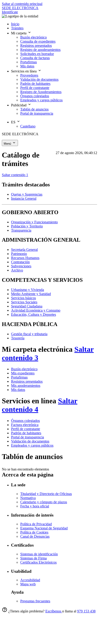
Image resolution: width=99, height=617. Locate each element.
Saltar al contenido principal (22, 4)
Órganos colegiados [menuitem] (34, 96)
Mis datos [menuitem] (27, 66)
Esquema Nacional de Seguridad (44, 528)
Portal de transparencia (27, 437)
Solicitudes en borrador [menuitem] (37, 54)
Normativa (28, 498)
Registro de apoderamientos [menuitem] (40, 50)
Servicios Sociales (24, 302)
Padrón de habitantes (26, 433)
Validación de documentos (30, 441)
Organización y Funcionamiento (34, 222)
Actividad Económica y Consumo (35, 310)
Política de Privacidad (36, 524)
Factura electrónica (24, 425)
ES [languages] (13, 122)
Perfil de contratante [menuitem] (34, 88)
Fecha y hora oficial (34, 506)
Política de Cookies (34, 532)
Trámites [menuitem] (17, 28)
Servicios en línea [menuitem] (24, 71)
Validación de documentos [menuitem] (39, 79)
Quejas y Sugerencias (26, 194)
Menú (8, 143)
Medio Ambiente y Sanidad (31, 294)
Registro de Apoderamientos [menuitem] (40, 92)
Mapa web (28, 584)
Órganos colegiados (25, 421)
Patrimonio (19, 254)
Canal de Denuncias (35, 536)
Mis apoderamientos (25, 385)
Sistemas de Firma (33, 558)
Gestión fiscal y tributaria (29, 334)
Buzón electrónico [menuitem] (33, 37)
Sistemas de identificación (39, 554)
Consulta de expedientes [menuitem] (37, 41)
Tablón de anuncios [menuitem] (34, 109)
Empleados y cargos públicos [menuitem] (41, 100)
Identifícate (10, 12)
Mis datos (18, 390)
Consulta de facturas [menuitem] (35, 58)
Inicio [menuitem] (15, 24)
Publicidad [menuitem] (19, 105)
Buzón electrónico (24, 369)
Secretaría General (24, 250)
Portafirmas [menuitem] (28, 62)
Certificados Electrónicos (38, 562)
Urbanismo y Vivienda (27, 290)
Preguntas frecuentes (35, 601)
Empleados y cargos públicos (32, 445)
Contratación (20, 262)
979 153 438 (86, 611)
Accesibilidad (30, 580)
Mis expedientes (23, 373)
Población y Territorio (27, 226)
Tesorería (17, 338)
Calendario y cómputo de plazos (43, 502)
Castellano (27, 126)
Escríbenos (53, 611)
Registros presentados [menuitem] (36, 45)
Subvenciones (21, 266)
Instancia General (23, 198)
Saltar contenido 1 (15, 175)
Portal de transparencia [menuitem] (36, 113)
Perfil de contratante (25, 429)
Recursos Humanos (25, 258)
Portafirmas (19, 377)
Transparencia (21, 230)
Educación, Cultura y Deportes (33, 314)
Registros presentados (27, 381)
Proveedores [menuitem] (29, 75)
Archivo (17, 270)
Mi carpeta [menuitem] (19, 33)
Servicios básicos (23, 298)
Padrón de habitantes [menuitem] (35, 84)
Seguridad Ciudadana (26, 306)
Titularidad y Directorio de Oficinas (46, 494)
